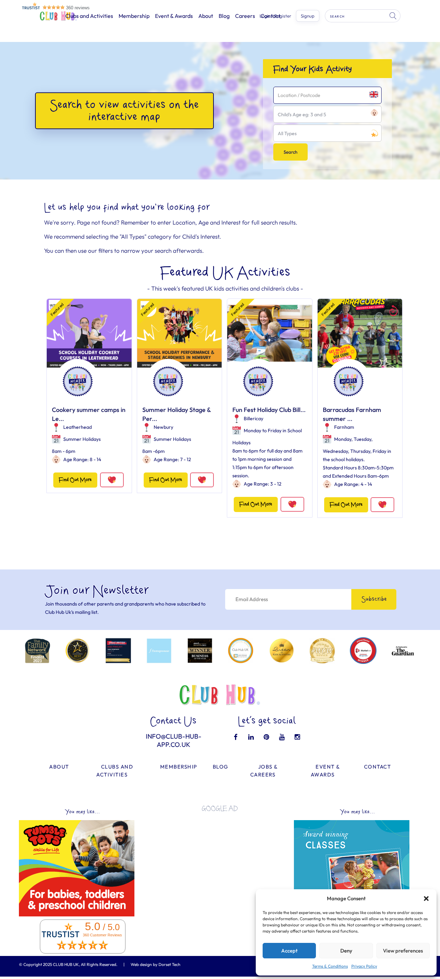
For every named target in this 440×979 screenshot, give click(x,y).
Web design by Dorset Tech (155, 964)
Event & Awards (174, 16)
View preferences (403, 950)
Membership (134, 16)
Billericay (253, 418)
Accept (289, 950)
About (205, 16)
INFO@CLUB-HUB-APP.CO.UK (173, 740)
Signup (308, 16)
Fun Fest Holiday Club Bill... (269, 410)
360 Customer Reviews (102, 935)
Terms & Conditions (330, 966)
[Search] (393, 16)
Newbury (163, 427)
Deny (346, 950)
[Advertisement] (220, 865)
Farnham (344, 427)
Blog (224, 16)
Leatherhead (77, 427)
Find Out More (75, 480)
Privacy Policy (364, 966)
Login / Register (275, 16)
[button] (426, 898)
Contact (377, 766)
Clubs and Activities (89, 16)
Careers (245, 16)
